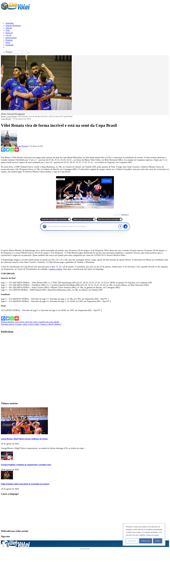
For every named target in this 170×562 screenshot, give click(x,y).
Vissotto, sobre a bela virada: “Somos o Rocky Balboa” (31, 324)
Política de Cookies (152, 535)
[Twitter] (8, 150)
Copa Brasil (12, 116)
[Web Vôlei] (15, 9)
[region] (144, 534)
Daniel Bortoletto (22, 146)
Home (3, 116)
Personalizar (132, 541)
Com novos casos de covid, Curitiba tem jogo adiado (30, 322)
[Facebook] (3, 150)
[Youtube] (17, 150)
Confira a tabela (55, 269)
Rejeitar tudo (145, 541)
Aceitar (157, 541)
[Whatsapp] (12, 150)
